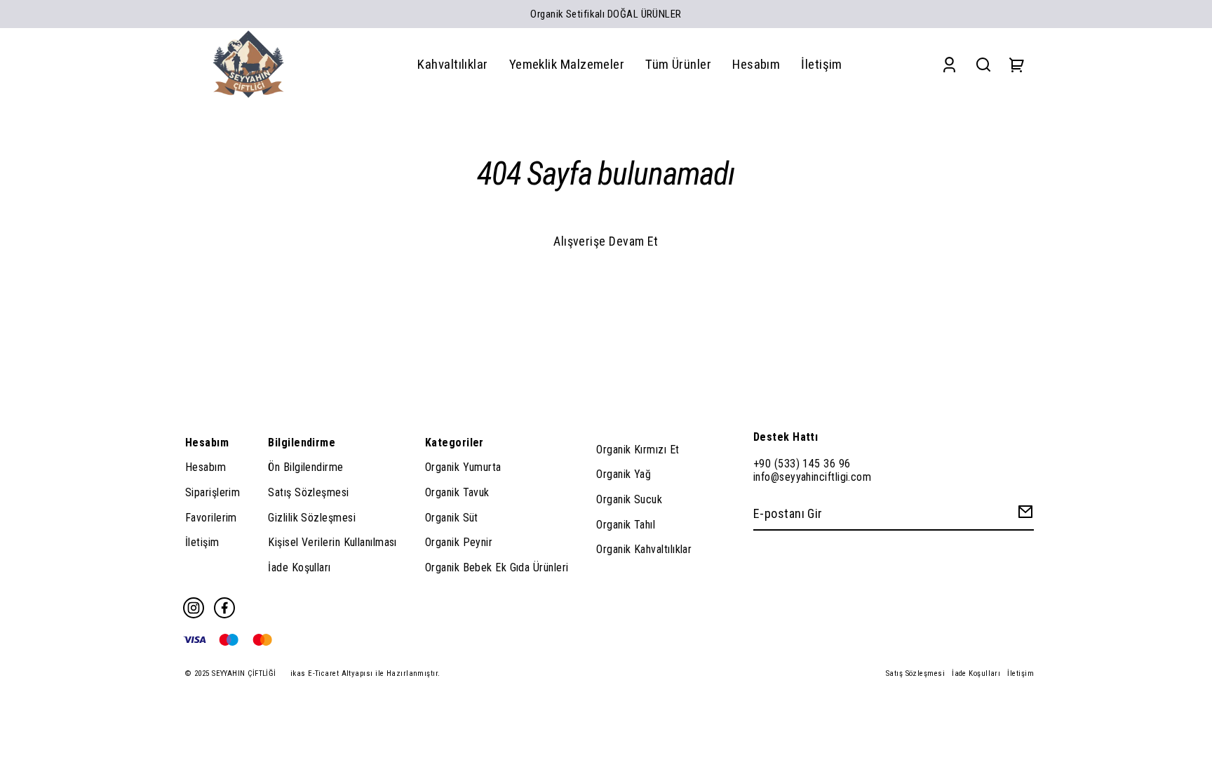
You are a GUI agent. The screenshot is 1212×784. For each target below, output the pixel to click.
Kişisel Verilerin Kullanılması (332, 542)
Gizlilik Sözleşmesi (312, 517)
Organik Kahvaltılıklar (644, 549)
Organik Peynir (458, 542)
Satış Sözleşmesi (308, 492)
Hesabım (205, 467)
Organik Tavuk (457, 492)
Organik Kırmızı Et (637, 449)
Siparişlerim (212, 492)
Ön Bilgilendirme (305, 467)
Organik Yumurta (463, 467)
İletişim (202, 542)
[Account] (949, 64)
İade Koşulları (299, 567)
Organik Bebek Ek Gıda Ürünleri (497, 567)
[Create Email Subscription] (1023, 514)
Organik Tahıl (625, 524)
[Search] (983, 64)
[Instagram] (193, 607)
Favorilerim (211, 517)
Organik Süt (451, 517)
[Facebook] (224, 607)
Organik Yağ (623, 474)
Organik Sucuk (629, 499)
